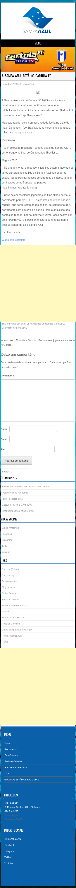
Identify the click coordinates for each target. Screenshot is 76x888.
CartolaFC (59, 323)
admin (30, 83)
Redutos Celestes (11, 599)
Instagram (7, 539)
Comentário (8, 375)
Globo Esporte (9, 593)
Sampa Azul (10, 749)
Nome (4, 429)
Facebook (7, 533)
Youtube (6, 551)
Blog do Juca (8, 587)
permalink (21, 327)
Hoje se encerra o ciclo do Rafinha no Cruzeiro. (25, 486)
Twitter (5, 545)
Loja (6, 773)
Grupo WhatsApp (10, 527)
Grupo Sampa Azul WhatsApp (17, 629)
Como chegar (11, 815)
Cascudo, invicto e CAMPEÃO (17, 504)
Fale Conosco (11, 755)
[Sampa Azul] (37, 33)
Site (3, 449)
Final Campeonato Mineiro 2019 (18, 510)
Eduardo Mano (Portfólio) (14, 605)
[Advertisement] (38, 283)
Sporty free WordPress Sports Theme (26, 880)
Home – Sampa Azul (12, 635)
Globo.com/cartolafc (13, 240)
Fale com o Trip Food (14, 819)
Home (5, 641)
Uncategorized (34, 323)
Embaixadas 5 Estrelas (13, 617)
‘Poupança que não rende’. (15, 492)
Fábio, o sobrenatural (12, 498)
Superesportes (9, 581)
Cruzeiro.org (8, 574)
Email (4, 439)
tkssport (6, 611)
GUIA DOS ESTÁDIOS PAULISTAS (21, 779)
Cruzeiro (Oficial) (10, 569)
